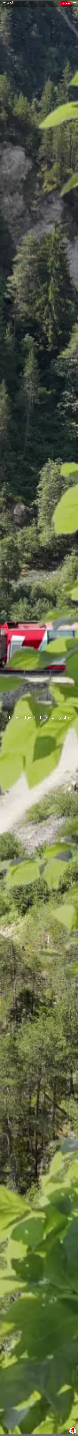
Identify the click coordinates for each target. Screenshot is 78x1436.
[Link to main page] (8, 3)
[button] (68, 3)
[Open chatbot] (72, 1430)
